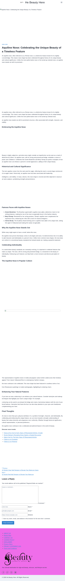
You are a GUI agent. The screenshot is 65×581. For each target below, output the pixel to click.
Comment (41, 503)
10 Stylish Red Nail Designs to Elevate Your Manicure (18, 473)
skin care (5, 44)
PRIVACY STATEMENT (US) (12, 546)
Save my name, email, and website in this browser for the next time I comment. (26, 518)
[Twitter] (7, 572)
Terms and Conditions (10, 548)
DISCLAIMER (8, 542)
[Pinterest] (15, 572)
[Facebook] (3, 572)
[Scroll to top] (61, 578)
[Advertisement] (32, 76)
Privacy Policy (8, 544)
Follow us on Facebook (11, 439)
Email (30, 511)
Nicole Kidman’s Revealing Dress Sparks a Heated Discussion (22, 435)
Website (30, 515)
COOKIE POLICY (9, 540)
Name (30, 507)
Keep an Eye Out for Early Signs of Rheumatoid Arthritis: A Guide (23, 433)
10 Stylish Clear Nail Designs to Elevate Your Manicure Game (20, 469)
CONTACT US (8, 537)
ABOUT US (7, 533)
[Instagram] (11, 572)
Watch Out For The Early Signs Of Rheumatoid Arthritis (20, 437)
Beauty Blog (7, 535)
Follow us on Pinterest (10, 441)
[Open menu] (61, 2)
